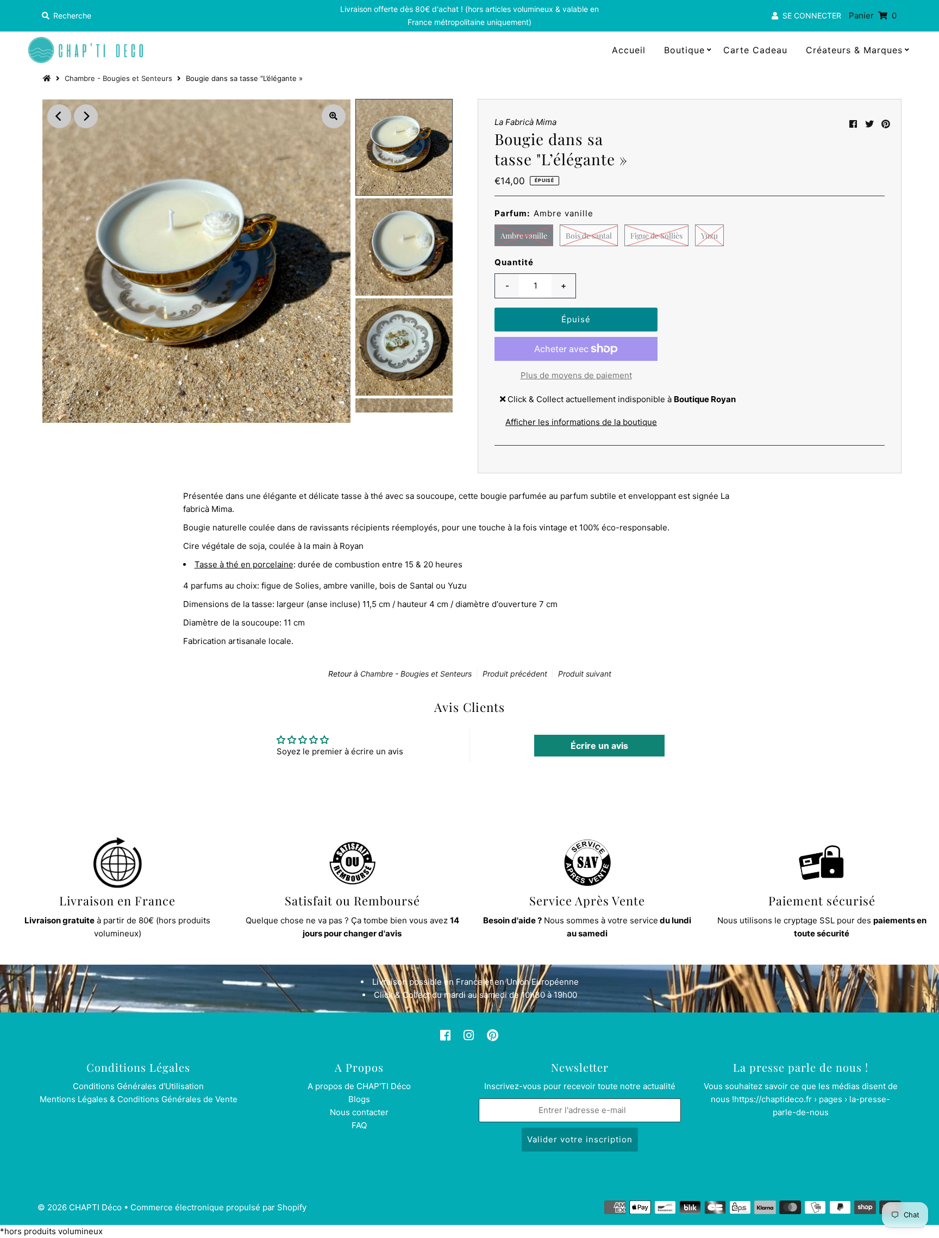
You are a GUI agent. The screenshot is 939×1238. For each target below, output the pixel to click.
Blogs (359, 1099)
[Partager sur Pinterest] (885, 123)
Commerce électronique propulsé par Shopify (218, 1207)
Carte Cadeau (755, 50)
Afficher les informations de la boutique (581, 422)
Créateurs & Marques (854, 50)
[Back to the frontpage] (48, 78)
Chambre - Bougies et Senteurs (118, 78)
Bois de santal (589, 235)
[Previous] (59, 116)
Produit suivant (584, 673)
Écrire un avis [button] (599, 745)
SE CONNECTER (809, 15)
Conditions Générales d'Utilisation (138, 1086)
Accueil (629, 50)
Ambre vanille (523, 235)
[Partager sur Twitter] (869, 123)
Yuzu (709, 235)
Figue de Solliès (656, 235)
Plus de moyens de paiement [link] (576, 375)
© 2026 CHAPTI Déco (79, 1207)
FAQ (359, 1125)
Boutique (684, 50)
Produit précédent (515, 673)
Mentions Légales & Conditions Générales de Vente (138, 1099)
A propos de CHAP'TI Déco (359, 1086)
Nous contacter (359, 1112)
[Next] (86, 116)
